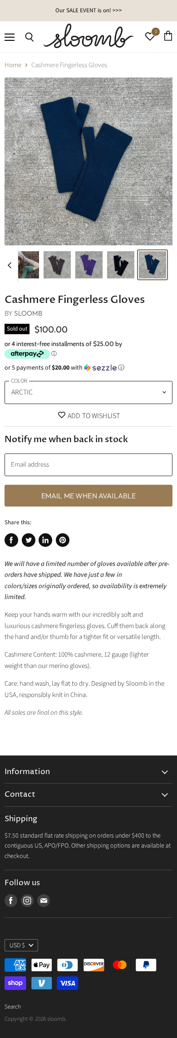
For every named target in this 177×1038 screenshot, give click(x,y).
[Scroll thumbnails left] (11, 265)
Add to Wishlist (93, 416)
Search (13, 1007)
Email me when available (88, 495)
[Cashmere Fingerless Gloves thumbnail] (57, 264)
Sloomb (28, 313)
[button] (88, 367)
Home (13, 65)
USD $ (17, 945)
